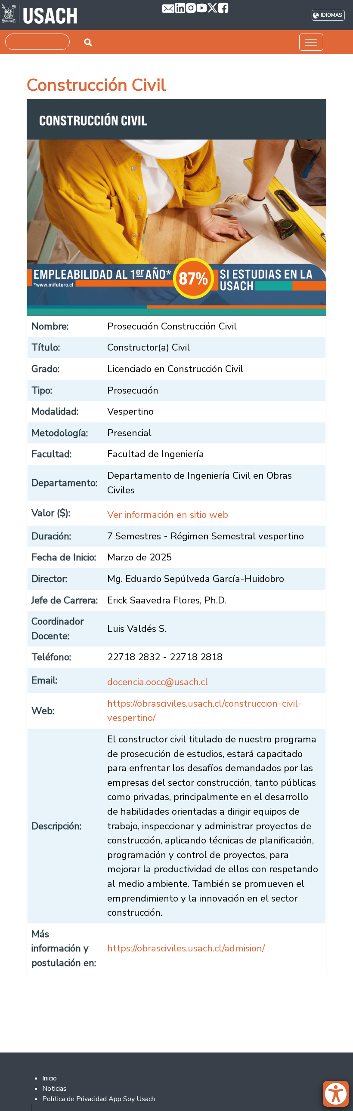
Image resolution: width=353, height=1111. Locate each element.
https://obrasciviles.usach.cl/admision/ (186, 948)
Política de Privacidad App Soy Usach (98, 1099)
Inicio (49, 1078)
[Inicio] (39, 15)
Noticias (54, 1088)
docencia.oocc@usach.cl (157, 682)
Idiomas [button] (331, 15)
